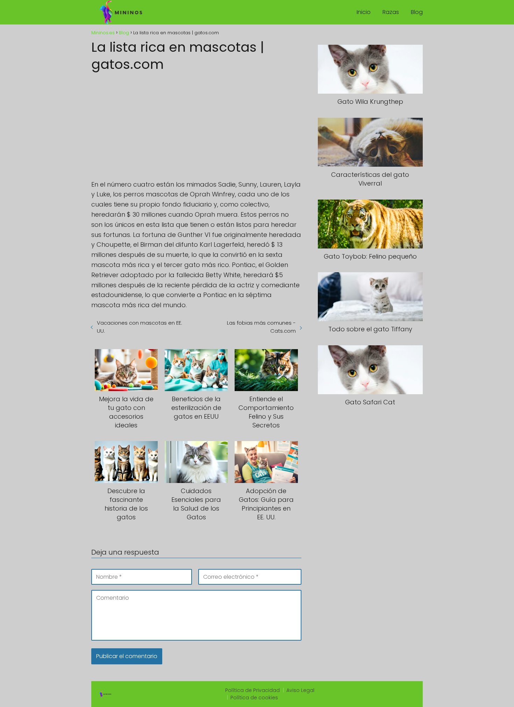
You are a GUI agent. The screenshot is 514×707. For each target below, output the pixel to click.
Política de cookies (254, 697)
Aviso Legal (300, 690)
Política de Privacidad (252, 690)
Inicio (364, 12)
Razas (391, 12)
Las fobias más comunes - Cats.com (261, 326)
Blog (417, 12)
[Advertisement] (196, 124)
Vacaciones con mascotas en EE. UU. (139, 326)
